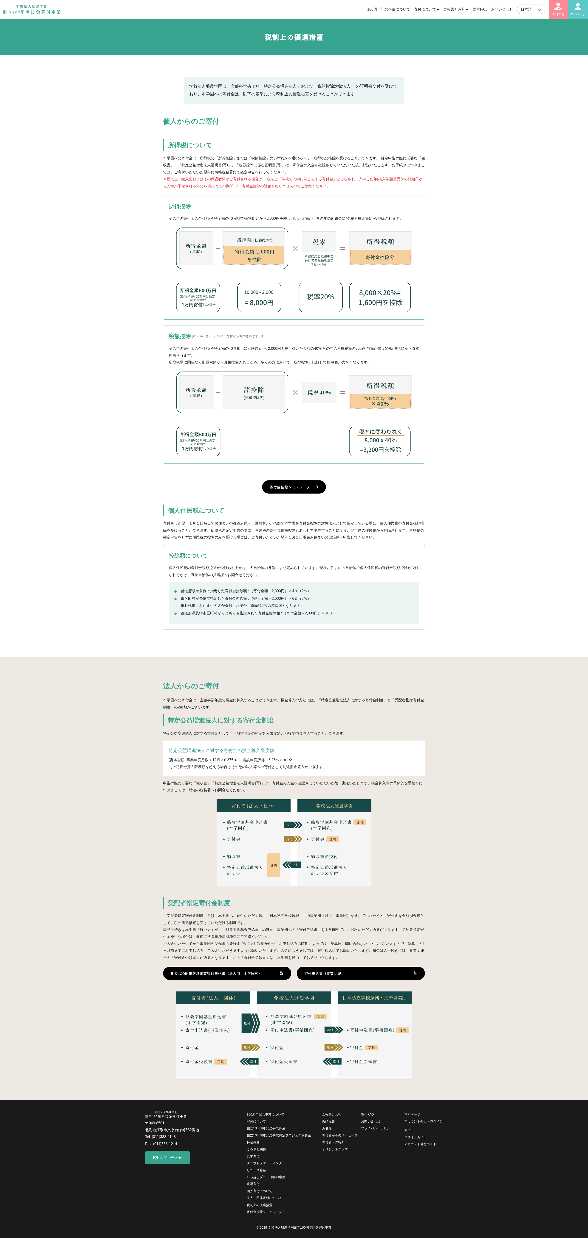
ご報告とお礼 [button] (454, 9)
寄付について (256, 1121)
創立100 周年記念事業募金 (266, 1128)
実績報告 (328, 1121)
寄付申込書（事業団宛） (324, 973)
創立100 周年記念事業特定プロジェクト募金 (279, 1135)
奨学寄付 (253, 1156)
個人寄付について (259, 1191)
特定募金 (253, 1142)
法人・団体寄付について (264, 1198)
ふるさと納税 (256, 1149)
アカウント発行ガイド (420, 1144)
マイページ (412, 1114)
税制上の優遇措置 (259, 1205)
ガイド (409, 1130)
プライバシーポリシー (377, 1128)
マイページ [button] (578, 14)
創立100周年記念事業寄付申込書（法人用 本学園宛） (216, 973)
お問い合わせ (502, 9)
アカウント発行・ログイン (423, 1121)
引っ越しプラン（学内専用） (267, 1177)
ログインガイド (415, 1137)
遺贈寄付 (253, 1184)
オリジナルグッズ (335, 1149)
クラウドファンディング (264, 1163)
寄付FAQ (480, 9)
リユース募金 (256, 1170)
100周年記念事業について (388, 9)
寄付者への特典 (333, 1142)
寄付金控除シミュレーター (292, 487)
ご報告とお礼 (331, 1114)
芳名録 (327, 1128)
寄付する (558, 14)
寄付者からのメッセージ (339, 1135)
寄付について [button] (425, 9)
